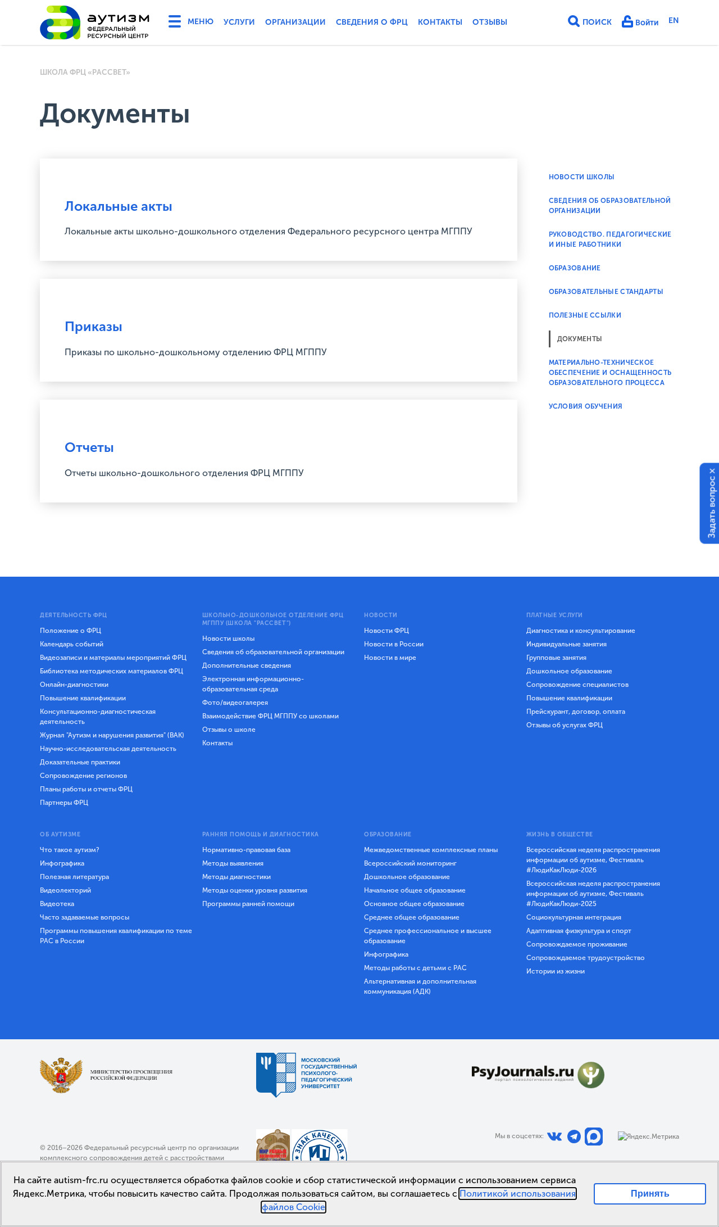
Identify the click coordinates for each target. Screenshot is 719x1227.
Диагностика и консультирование (580, 631)
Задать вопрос (712, 507)
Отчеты (89, 447)
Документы (580, 339)
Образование (575, 268)
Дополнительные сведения (246, 665)
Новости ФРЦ (386, 631)
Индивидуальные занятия (566, 644)
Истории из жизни (555, 971)
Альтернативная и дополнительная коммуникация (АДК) (420, 986)
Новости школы (582, 177)
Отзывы (489, 22)
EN (673, 20)
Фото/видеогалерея (235, 703)
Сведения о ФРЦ (372, 22)
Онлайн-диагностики (74, 685)
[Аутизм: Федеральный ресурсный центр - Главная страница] (95, 22)
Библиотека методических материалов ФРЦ (111, 671)
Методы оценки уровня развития (254, 890)
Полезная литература (74, 877)
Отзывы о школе (229, 730)
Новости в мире (390, 658)
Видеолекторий (65, 890)
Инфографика (62, 863)
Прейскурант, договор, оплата (575, 712)
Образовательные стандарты (606, 292)
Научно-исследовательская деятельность (108, 749)
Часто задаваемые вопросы (84, 917)
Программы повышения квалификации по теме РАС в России (116, 936)
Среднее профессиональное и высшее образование (428, 936)
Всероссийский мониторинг (410, 863)
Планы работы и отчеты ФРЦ (86, 789)
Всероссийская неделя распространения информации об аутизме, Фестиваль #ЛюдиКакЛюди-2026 (593, 860)
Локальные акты (118, 206)
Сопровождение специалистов (577, 685)
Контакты (440, 22)
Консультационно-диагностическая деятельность (98, 717)
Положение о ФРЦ (70, 631)
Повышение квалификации (83, 698)
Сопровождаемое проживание (576, 944)
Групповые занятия (556, 658)
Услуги (239, 22)
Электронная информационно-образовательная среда (253, 684)
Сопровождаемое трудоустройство (585, 958)
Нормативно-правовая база (246, 850)
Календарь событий (71, 644)
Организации (295, 22)
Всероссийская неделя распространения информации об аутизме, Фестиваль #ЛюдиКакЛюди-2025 (593, 894)
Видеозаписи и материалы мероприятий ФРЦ (113, 658)
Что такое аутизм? (69, 850)
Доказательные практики (80, 762)
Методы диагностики (236, 877)
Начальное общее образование (415, 890)
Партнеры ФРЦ (64, 803)
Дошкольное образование (569, 671)
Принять (650, 1193)
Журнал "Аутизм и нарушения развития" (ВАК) (112, 735)
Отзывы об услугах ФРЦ (564, 725)
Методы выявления (232, 863)
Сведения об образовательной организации (273, 652)
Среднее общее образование (411, 917)
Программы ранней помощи (248, 904)
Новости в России (394, 644)
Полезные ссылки (585, 315)
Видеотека (57, 904)
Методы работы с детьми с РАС (415, 968)
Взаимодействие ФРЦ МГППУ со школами (270, 716)
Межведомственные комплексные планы (431, 850)
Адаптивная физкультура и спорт (578, 931)
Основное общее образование (414, 904)
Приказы (93, 326)
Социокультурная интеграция (573, 917)
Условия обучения (586, 406)
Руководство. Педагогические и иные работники (610, 239)
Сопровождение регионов (83, 776)
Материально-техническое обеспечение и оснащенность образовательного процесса (610, 373)
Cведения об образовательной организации (610, 206)
